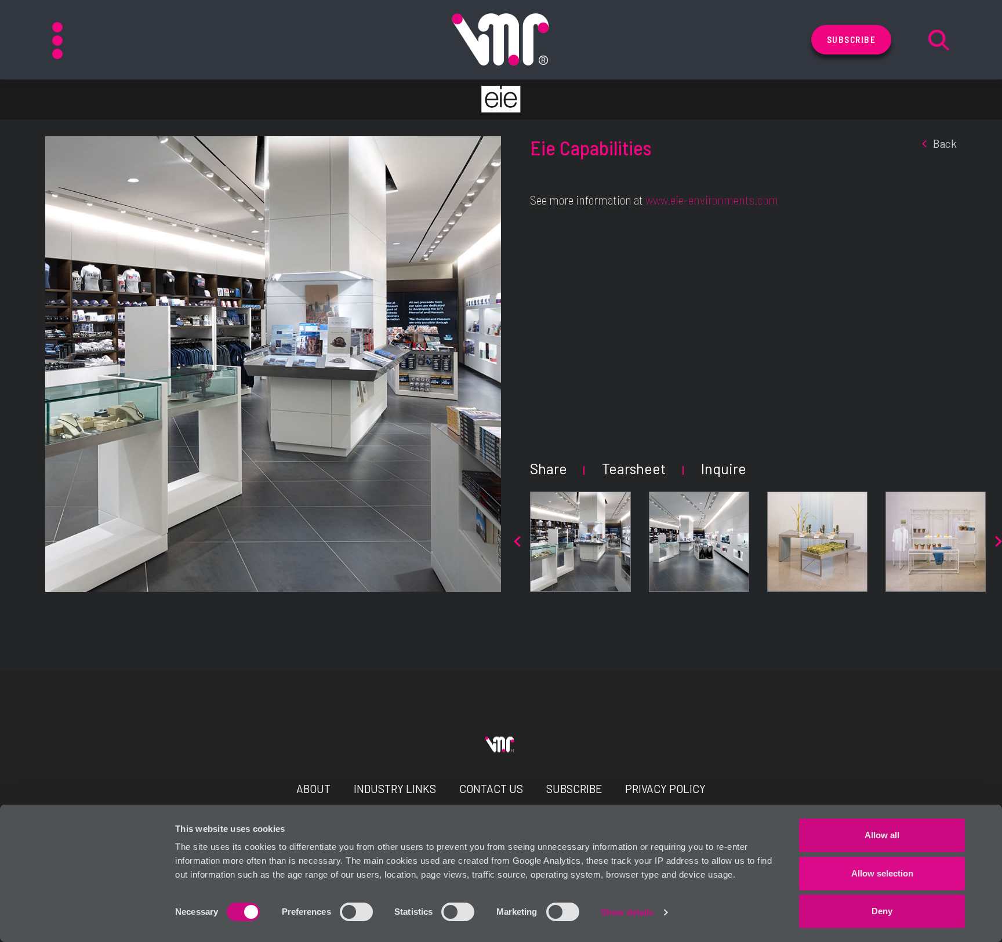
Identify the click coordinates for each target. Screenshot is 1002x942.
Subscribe (851, 39)
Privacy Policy (665, 788)
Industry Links (395, 788)
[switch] (356, 912)
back (945, 143)
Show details (627, 912)
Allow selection (882, 873)
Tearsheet (634, 468)
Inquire (723, 468)
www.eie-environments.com (711, 199)
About (313, 788)
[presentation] (517, 541)
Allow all (882, 835)
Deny (882, 911)
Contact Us (491, 788)
